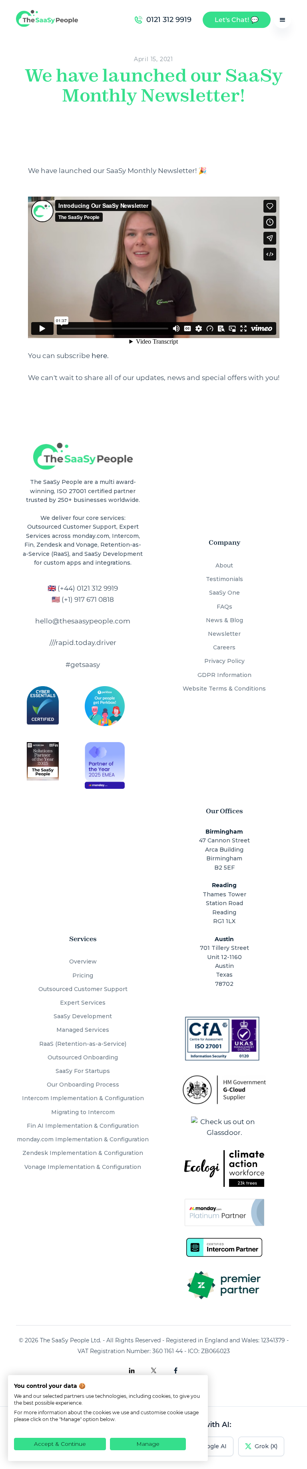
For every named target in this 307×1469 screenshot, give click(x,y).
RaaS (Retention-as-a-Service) (82, 1043)
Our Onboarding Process (83, 1084)
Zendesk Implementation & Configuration (82, 1152)
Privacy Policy (224, 661)
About (224, 565)
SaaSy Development (83, 1016)
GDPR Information (224, 675)
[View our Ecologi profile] (224, 1168)
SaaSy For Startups (83, 1071)
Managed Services (82, 1029)
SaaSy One (224, 592)
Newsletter (224, 633)
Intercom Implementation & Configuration (83, 1098)
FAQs (224, 606)
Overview (83, 961)
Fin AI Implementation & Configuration (83, 1125)
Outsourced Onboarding (83, 1057)
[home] (47, 20)
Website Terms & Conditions (224, 688)
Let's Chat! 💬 (237, 20)
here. (100, 356)
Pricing (82, 975)
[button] (282, 19)
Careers (224, 647)
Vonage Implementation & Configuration (82, 1166)
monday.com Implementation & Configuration (83, 1139)
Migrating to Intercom (83, 1112)
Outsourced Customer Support (83, 989)
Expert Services (83, 1002)
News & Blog (224, 620)
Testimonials (224, 579)
